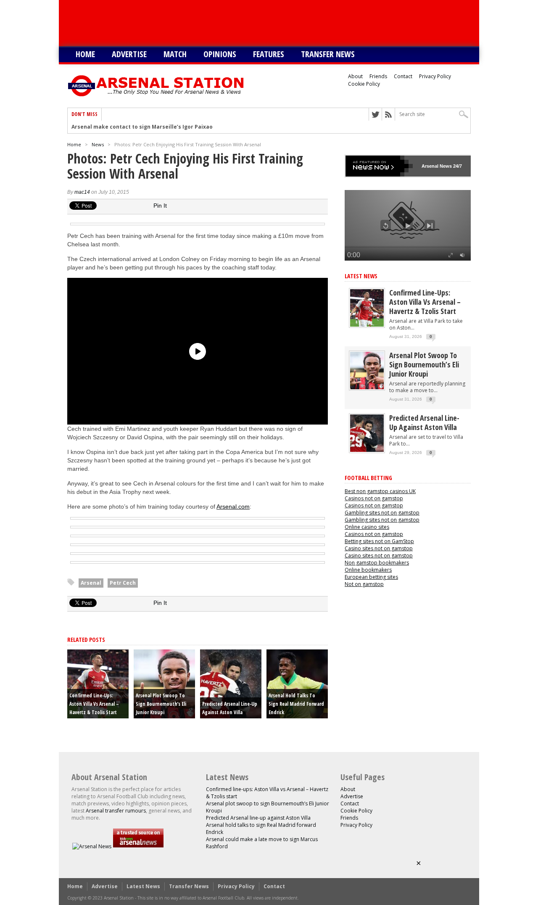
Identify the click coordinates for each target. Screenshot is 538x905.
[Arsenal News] (91, 846)
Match (175, 54)
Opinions (219, 54)
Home (85, 54)
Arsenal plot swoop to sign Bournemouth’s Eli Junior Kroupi (161, 704)
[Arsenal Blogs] (138, 846)
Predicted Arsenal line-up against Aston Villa (424, 422)
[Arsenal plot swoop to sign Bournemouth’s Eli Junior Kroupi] (367, 387)
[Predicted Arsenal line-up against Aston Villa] (367, 450)
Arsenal (91, 582)
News (98, 144)
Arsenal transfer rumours (116, 810)
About (355, 76)
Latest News (361, 276)
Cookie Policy (364, 83)
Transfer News (328, 54)
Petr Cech (123, 582)
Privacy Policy (435, 76)
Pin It (160, 205)
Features (268, 54)
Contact (403, 76)
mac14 (82, 192)
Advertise (129, 54)
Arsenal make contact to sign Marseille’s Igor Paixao (142, 126)
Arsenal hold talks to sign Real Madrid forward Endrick (296, 704)
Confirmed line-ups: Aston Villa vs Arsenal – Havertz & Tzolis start (94, 704)
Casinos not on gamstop (374, 498)
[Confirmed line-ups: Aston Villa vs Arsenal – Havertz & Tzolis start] (367, 324)
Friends (378, 76)
